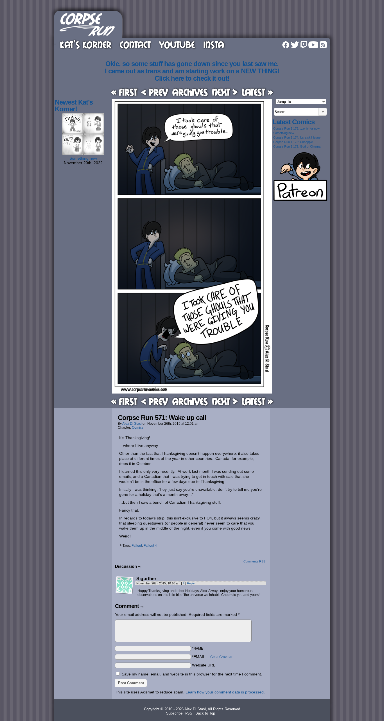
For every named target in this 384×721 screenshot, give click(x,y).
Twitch (304, 44)
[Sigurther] (125, 585)
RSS (323, 44)
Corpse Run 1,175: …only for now (296, 128)
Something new (83, 158)
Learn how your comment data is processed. (225, 692)
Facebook (285, 44)
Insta (213, 44)
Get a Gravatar (221, 657)
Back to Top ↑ (206, 713)
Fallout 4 (150, 546)
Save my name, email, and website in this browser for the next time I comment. (192, 674)
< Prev (154, 92)
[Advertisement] (227, 23)
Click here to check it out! (192, 78)
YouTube (177, 44)
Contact (135, 44)
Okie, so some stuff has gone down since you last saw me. (192, 63)
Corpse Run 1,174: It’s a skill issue (296, 137)
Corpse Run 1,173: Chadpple (293, 142)
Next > (225, 92)
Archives (190, 92)
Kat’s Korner (85, 44)
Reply (191, 583)
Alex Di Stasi (132, 424)
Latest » (257, 92)
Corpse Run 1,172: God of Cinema (296, 146)
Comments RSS (254, 561)
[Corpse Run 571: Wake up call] (192, 392)
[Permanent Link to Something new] (83, 154)
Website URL (203, 665)
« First (124, 92)
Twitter (295, 44)
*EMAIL (212, 656)
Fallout (137, 546)
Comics (137, 428)
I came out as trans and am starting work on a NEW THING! (192, 71)
